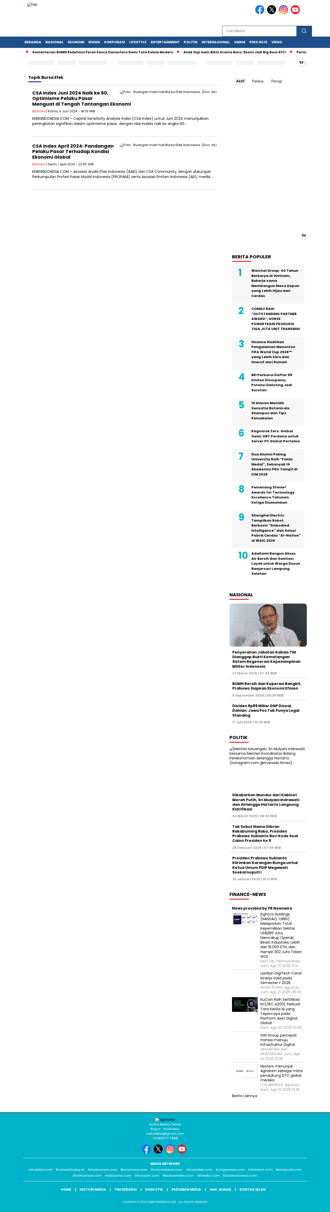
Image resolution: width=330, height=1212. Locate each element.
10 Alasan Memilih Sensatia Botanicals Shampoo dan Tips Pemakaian (270, 411)
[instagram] (284, 13)
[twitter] (272, 13)
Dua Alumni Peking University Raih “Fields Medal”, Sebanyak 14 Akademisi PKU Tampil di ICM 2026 (274, 464)
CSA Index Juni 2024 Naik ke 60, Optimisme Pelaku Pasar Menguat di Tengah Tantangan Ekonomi (81, 98)
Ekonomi (76, 42)
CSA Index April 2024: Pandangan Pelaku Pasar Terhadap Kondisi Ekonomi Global (73, 151)
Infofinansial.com (87, 1175)
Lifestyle (137, 42)
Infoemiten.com (199, 1169)
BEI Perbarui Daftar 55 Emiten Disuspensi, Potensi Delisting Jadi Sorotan (271, 382)
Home (66, 1189)
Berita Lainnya (244, 1095)
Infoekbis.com (41, 1169)
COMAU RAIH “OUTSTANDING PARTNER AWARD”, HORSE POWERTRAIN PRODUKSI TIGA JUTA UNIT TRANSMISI (275, 318)
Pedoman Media (186, 1189)
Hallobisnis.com (118, 1175)
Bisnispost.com (288, 1169)
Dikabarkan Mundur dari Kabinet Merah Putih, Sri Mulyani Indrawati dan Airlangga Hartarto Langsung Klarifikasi (265, 802)
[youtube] (296, 13)
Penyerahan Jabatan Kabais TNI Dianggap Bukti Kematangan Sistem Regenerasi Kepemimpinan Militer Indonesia (266, 659)
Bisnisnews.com (134, 1169)
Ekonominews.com (167, 1169)
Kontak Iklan (253, 1189)
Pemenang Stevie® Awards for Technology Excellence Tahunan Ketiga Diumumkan (272, 495)
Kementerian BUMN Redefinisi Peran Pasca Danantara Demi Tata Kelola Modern (89, 52)
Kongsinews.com (230, 1169)
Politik (190, 42)
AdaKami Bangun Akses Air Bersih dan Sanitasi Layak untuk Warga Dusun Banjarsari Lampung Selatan (275, 563)
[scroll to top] (316, 1204)
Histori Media (93, 1189)
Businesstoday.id (70, 1169)
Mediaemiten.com (178, 1175)
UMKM (239, 42)
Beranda (32, 42)
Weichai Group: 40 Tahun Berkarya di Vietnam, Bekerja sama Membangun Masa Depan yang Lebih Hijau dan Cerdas (275, 283)
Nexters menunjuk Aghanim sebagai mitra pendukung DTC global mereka (281, 1073)
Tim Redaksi (125, 1189)
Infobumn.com (260, 1169)
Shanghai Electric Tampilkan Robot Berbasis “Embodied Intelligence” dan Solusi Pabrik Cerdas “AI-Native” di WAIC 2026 (275, 528)
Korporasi (114, 42)
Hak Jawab (220, 1189)
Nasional (54, 42)
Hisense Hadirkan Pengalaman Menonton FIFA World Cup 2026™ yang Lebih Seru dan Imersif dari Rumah (273, 352)
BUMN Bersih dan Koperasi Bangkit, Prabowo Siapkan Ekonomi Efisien (266, 686)
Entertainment (165, 42)
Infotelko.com (208, 1175)
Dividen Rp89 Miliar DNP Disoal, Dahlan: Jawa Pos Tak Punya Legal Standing (265, 710)
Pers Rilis (258, 42)
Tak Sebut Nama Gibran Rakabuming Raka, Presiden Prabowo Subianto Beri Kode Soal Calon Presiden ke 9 (265, 833)
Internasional (216, 42)
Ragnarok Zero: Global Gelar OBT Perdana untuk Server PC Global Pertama (275, 436)
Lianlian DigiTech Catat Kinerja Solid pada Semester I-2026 (281, 978)
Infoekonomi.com (102, 1169)
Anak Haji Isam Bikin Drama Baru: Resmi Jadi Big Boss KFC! (221, 52)
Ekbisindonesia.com (240, 1175)
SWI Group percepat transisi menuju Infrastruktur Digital (278, 1040)
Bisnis (94, 42)
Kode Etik (154, 1189)
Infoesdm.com (147, 1175)
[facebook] (260, 13)
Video (276, 42)
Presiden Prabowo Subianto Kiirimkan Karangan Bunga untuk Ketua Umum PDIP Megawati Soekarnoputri (265, 865)
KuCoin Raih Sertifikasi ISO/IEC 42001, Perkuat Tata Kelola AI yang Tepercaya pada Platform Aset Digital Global (280, 1011)
